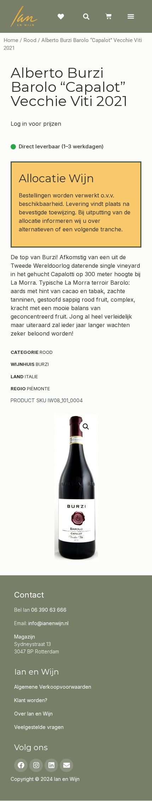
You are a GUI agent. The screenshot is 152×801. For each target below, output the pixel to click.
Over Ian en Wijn (33, 714)
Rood (29, 40)
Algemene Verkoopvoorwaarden (52, 687)
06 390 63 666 (48, 610)
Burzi (42, 364)
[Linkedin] (51, 765)
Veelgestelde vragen (39, 727)
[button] (130, 16)
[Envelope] (66, 765)
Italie (31, 376)
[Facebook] (21, 765)
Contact (29, 594)
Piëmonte (38, 388)
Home (11, 40)
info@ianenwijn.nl (48, 623)
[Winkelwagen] (109, 16)
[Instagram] (36, 765)
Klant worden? (30, 700)
